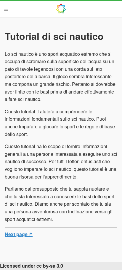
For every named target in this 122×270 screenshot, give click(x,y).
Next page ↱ (19, 234)
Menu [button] (6, 9)
